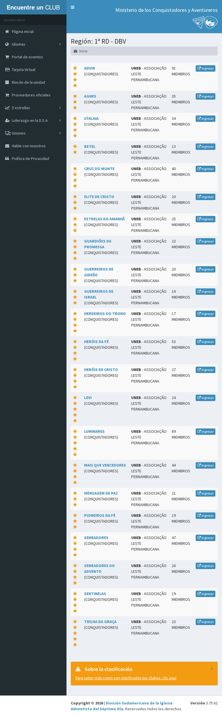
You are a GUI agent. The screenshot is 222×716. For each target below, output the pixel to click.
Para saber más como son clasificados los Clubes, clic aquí (125, 677)
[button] (72, 7)
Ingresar (207, 68)
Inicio (83, 51)
